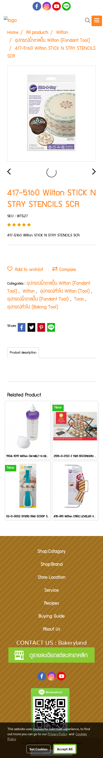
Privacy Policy (57, 734)
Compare (66, 270)
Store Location (52, 578)
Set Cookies (38, 749)
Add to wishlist (27, 270)
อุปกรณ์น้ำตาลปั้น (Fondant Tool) (38, 299)
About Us (51, 630)
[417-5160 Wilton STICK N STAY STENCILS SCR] (51, 114)
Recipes (51, 604)
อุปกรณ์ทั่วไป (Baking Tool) (32, 307)
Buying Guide (52, 617)
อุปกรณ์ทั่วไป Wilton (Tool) (65, 292)
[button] (86, 21)
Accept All (65, 749)
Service (51, 591)
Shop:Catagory (51, 552)
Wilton (29, 292)
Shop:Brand (51, 565)
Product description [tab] (23, 352)
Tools (79, 299)
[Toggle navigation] (97, 21)
